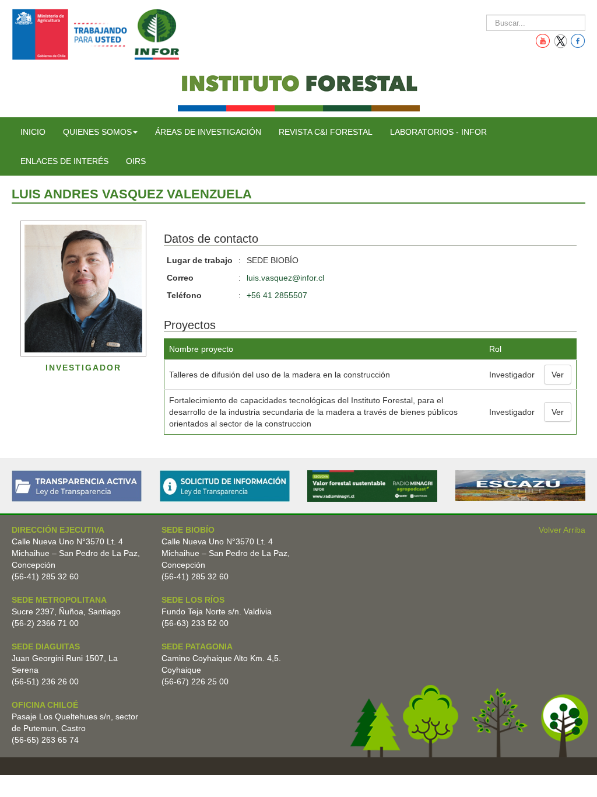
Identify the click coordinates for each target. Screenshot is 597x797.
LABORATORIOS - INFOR (438, 132)
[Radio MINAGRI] (372, 485)
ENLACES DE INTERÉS (64, 161)
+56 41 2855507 (277, 295)
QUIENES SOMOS (97, 132)
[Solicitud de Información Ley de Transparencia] (225, 485)
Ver (558, 374)
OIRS (136, 161)
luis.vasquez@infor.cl (285, 277)
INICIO (32, 132)
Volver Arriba (562, 529)
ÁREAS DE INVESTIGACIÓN (208, 132)
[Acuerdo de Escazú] (520, 485)
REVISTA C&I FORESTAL (326, 132)
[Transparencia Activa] (77, 485)
